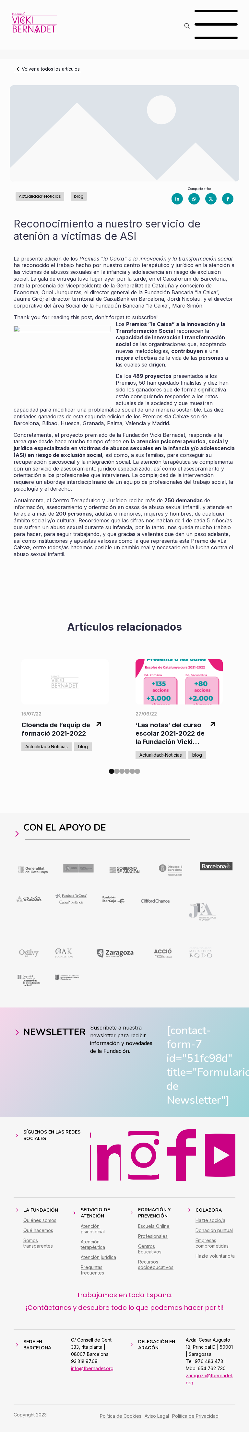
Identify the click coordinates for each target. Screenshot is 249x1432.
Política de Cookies (120, 1416)
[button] (111, 771)
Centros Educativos (149, 1248)
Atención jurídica (98, 1257)
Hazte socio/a (210, 1220)
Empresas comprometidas (212, 1243)
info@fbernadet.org (92, 1368)
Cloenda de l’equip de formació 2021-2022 (55, 729)
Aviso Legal (157, 1416)
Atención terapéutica (93, 1244)
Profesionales (153, 1236)
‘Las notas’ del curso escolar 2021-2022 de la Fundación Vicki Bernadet (170, 733)
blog (79, 196)
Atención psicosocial (93, 1228)
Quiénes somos (39, 1220)
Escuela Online (154, 1226)
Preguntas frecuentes (92, 1269)
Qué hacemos (38, 1230)
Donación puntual (214, 1230)
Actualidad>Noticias (40, 196)
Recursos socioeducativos (155, 1264)
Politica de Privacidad (195, 1416)
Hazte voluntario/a (215, 1256)
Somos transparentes (38, 1243)
